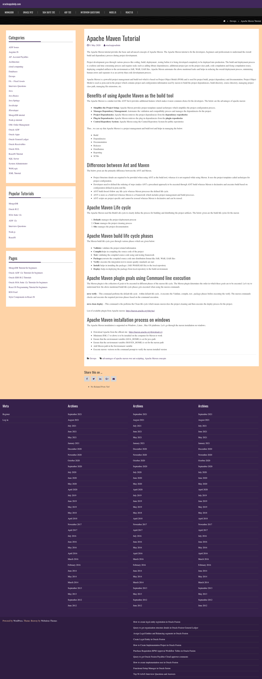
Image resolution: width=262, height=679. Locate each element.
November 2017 (75, 524)
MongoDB (9, 12)
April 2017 (72, 530)
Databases (13, 71)
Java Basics (14, 95)
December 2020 (75, 448)
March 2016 (73, 559)
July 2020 (72, 472)
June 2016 (72, 541)
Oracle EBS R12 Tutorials (20, 277)
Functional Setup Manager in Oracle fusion (151, 668)
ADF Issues (14, 47)
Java (11, 90)
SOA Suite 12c (49, 12)
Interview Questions (90, 12)
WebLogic (13, 168)
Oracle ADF (14, 129)
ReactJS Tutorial (16, 153)
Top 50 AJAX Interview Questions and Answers (154, 673)
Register (6, 414)
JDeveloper (13, 110)
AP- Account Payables (18, 56)
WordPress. (18, 620)
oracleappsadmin (112, 45)
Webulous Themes (49, 620)
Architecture (14, 61)
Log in (5, 419)
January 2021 (73, 443)
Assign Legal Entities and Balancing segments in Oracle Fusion (160, 633)
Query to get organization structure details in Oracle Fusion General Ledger (165, 627)
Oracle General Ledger (19, 139)
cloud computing (16, 66)
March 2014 (73, 582)
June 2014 (72, 570)
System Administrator (18, 163)
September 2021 (75, 414)
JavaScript (13, 105)
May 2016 (72, 547)
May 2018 (72, 512)
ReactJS (129, 12)
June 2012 (72, 605)
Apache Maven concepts (155, 358)
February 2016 (74, 564)
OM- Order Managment (19, 124)
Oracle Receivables (17, 144)
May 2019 (72, 506)
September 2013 (75, 588)
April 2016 (72, 553)
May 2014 (72, 576)
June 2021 (72, 431)
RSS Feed (13, 292)
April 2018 (72, 518)
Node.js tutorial (15, 119)
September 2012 (75, 599)
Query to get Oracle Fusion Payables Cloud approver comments (160, 656)
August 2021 (73, 419)
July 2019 (72, 495)
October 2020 (74, 460)
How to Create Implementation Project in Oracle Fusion (157, 645)
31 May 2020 (94, 45)
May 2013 (72, 593)
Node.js (112, 12)
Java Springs (14, 100)
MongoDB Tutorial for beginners (23, 267)
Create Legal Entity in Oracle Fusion (149, 639)
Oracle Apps (14, 134)
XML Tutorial (15, 173)
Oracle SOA (14, 148)
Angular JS (13, 52)
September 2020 (75, 466)
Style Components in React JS (22, 296)
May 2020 (72, 483)
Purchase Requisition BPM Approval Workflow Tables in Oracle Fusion (164, 650)
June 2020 (72, 477)
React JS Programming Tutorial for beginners (28, 287)
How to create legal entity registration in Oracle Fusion (156, 621)
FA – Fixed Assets (17, 81)
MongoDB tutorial (17, 115)
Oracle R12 (28, 12)
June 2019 (72, 501)
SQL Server (14, 158)
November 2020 (75, 454)
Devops (233, 20)
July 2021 (72, 425)
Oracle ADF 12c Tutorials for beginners (26, 272)
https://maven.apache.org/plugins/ (140, 310)
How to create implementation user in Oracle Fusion (155, 662)
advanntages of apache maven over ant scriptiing (123, 358)
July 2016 (72, 535)
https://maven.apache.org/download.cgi (145, 331)
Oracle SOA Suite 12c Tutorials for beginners (28, 282)
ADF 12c (67, 12)
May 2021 (72, 437)
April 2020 (72, 489)
